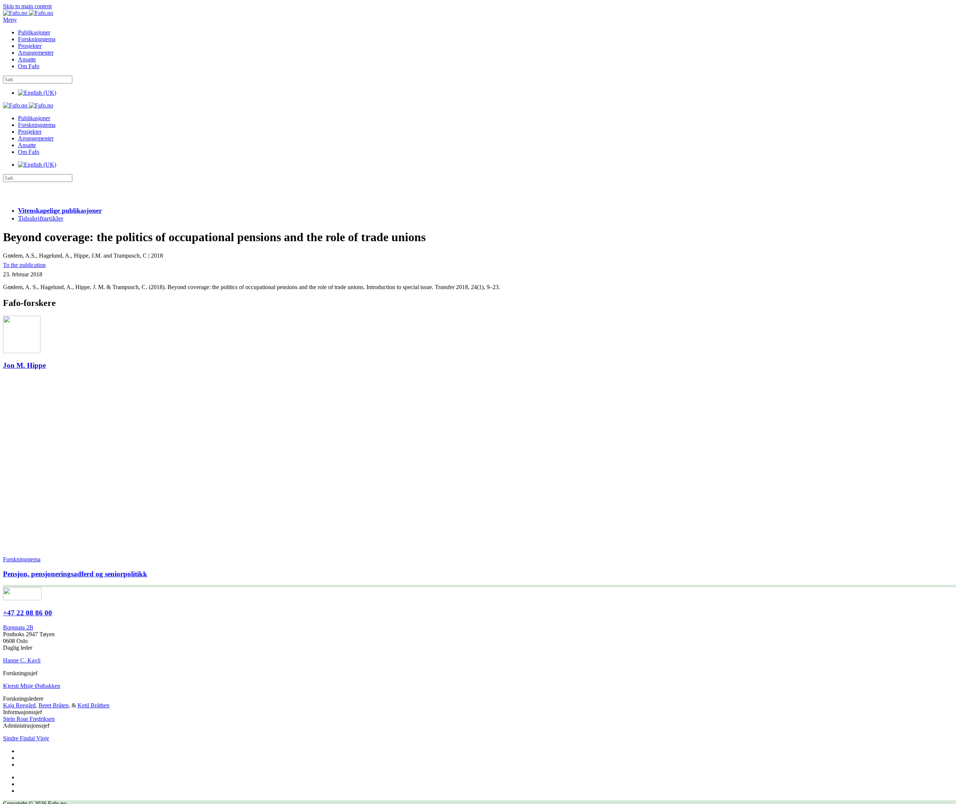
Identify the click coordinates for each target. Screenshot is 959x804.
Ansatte (27, 59)
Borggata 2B (18, 627)
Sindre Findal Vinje (26, 738)
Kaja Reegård (19, 705)
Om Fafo (28, 66)
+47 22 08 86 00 (27, 613)
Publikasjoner (34, 32)
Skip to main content (27, 6)
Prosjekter (30, 46)
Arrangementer (36, 52)
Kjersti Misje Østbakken (31, 686)
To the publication (24, 265)
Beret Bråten (54, 705)
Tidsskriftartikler (40, 218)
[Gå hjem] (28, 13)
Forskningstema (36, 39)
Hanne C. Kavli (21, 660)
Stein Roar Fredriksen (29, 719)
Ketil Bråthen (93, 705)
